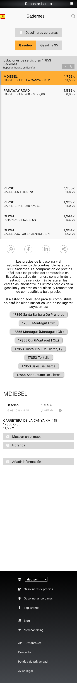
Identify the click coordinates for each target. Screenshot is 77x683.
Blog (27, 620)
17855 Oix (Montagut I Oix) (38, 340)
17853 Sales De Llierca (38, 366)
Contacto (24, 652)
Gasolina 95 (49, 45)
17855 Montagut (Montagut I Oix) (38, 332)
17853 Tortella (38, 357)
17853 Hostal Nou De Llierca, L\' (38, 349)
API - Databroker (29, 643)
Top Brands (31, 608)
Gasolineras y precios (38, 589)
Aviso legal (25, 671)
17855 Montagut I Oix (38, 323)
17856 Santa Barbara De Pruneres (38, 314)
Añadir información (26, 462)
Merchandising (34, 630)
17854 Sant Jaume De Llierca (39, 375)
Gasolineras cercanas (41, 32)
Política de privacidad (33, 661)
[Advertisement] (38, 141)
